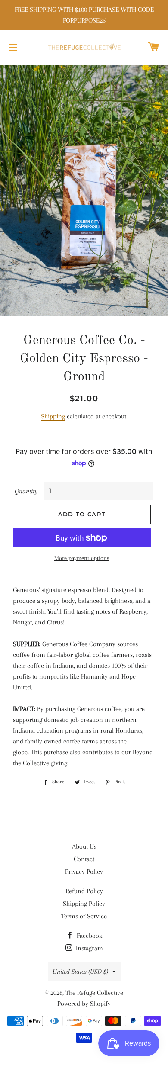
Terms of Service (84, 916)
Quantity (26, 491)
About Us (84, 846)
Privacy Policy (84, 871)
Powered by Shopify (84, 1003)
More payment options (81, 558)
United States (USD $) (80, 971)
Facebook (88, 936)
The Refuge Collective (94, 993)
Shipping (53, 416)
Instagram (88, 948)
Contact (84, 859)
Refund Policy (84, 891)
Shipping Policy (84, 903)
